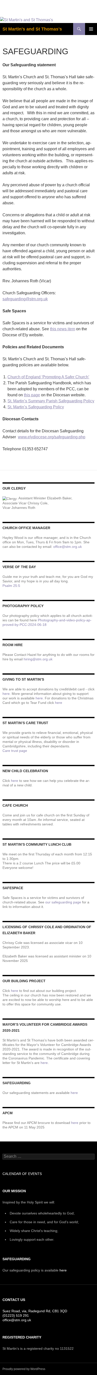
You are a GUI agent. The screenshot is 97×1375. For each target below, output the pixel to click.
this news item (62, 329)
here (6, 694)
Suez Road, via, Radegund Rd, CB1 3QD (34, 1311)
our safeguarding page (63, 902)
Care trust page (14, 751)
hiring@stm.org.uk (38, 659)
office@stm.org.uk (67, 547)
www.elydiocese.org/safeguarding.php (51, 437)
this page (32, 395)
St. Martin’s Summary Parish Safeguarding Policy (50, 401)
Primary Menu (91, 29)
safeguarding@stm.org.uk (25, 299)
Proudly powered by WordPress (23, 1369)
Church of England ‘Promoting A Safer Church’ (48, 377)
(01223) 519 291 (15, 1315)
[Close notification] (89, 9)
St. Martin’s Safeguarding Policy (35, 407)
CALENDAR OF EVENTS (22, 1174)
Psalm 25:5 (11, 586)
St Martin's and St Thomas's (32, 29)
